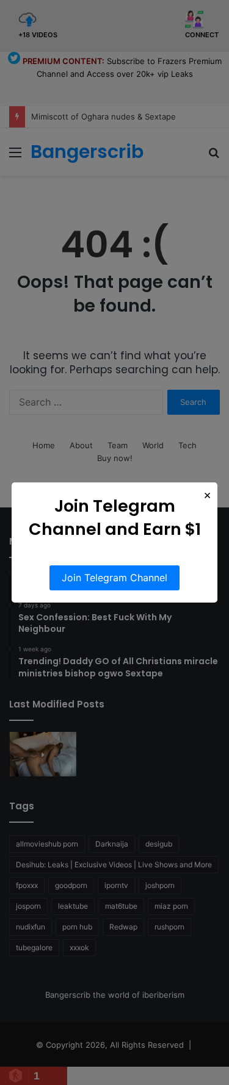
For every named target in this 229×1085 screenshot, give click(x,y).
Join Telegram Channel (114, 577)
